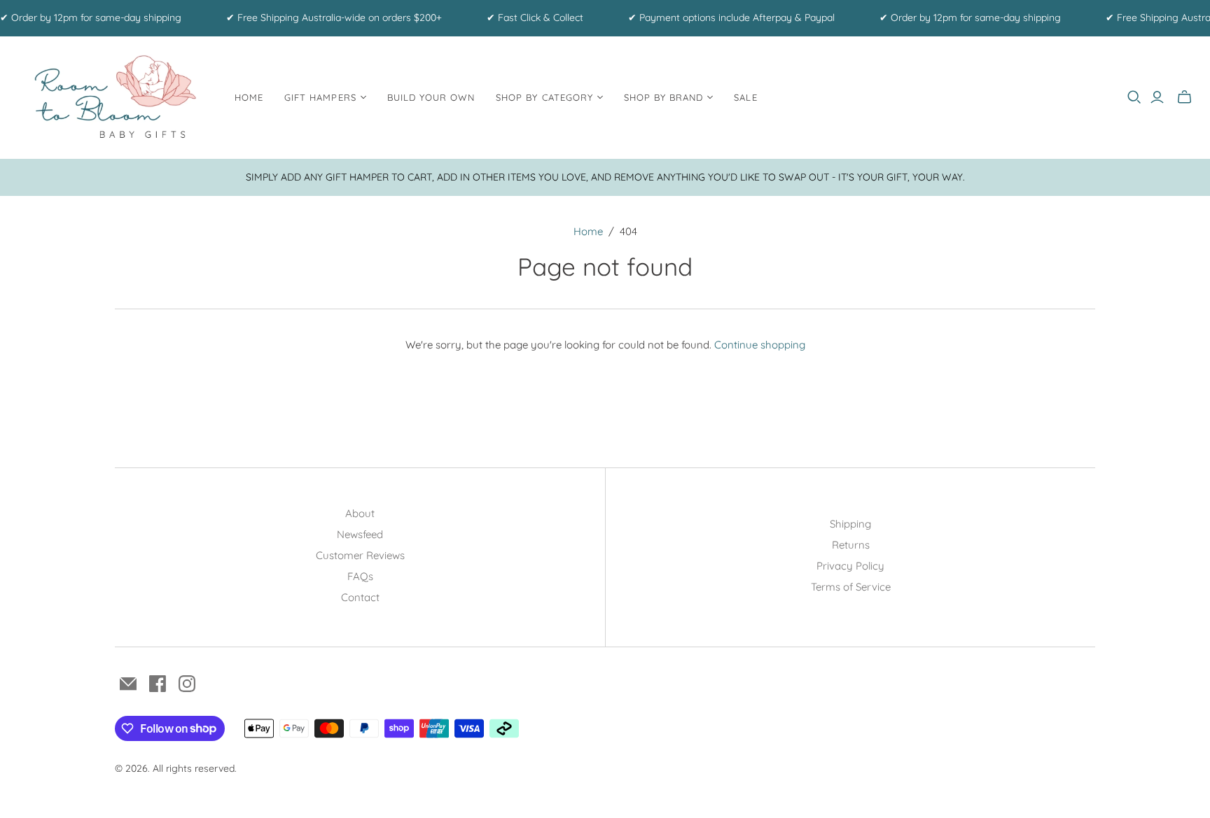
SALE (745, 97)
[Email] (128, 683)
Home (588, 231)
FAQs (360, 576)
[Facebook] (157, 683)
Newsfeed (360, 534)
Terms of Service (851, 586)
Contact (360, 597)
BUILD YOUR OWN (431, 97)
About (360, 513)
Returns (851, 544)
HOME (249, 97)
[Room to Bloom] (115, 97)
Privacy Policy (850, 565)
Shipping (850, 523)
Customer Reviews (360, 555)
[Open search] (1134, 97)
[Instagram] (187, 683)
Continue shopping (759, 344)
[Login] (1157, 97)
